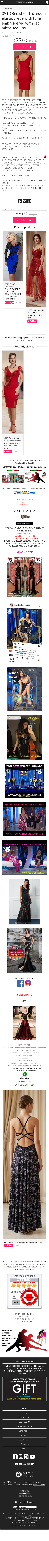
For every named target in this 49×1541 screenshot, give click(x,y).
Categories (24, 1417)
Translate (32, 1509)
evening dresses (24, 340)
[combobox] (24, 35)
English (22, 1502)
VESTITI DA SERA (24, 2)
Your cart (23, 1422)
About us (24, 1435)
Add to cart (24, 46)
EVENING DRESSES (9, 8)
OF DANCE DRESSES (24, 1321)
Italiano (30, 1502)
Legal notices (24, 1430)
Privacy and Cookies (24, 1426)
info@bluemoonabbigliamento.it (24, 1522)
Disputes (25, 1444)
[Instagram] (21, 1458)
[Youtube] (32, 1458)
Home (24, 1413)
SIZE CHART (24, 1439)
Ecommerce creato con (24, 1525)
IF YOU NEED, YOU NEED (24, 1314)
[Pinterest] (26, 1458)
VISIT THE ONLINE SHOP (24, 1319)
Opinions (24, 1448)
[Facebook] (15, 1458)
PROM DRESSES (24, 1316)
